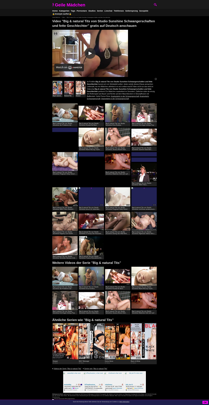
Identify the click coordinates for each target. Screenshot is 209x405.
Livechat (108, 11)
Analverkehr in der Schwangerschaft (125, 96)
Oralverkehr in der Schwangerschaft (115, 99)
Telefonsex (119, 11)
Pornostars (82, 11)
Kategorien (64, 11)
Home (55, 11)
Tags (73, 11)
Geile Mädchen (70, 4)
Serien (100, 11)
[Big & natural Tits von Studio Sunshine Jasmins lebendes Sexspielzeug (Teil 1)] (144, 137)
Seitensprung (131, 11)
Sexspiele (143, 11)
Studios (92, 11)
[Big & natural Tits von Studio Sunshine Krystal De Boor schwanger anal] (91, 112)
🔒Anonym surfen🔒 (61, 14)
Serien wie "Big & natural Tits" (95, 369)
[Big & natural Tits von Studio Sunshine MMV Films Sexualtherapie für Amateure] (144, 172)
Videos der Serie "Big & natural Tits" (67, 369)
